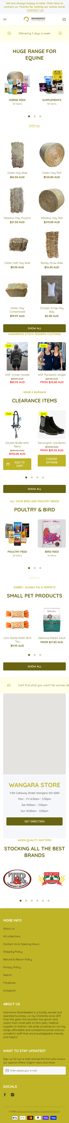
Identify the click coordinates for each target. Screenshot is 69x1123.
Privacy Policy (12, 967)
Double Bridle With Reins (17, 444)
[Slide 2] (35, 116)
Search (7, 975)
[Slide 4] (43, 477)
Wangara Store (34, 785)
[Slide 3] (40, 116)
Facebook (9, 982)
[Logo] (34, 19)
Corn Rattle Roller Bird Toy (17, 639)
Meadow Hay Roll (52, 218)
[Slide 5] (43, 901)
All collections (11, 936)
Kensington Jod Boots (52, 442)
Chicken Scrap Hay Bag (52, 309)
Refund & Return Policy (17, 959)
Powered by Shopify (50, 1111)
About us (8, 928)
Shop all (34, 125)
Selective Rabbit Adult (51, 638)
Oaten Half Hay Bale (17, 263)
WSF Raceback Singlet (52, 374)
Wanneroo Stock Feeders (28, 1111)
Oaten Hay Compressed (17, 309)
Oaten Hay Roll (51, 172)
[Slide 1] (29, 116)
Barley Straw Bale (52, 263)
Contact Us (35, 10)
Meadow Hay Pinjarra (17, 218)
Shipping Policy (12, 951)
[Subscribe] (62, 1071)
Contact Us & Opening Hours (21, 944)
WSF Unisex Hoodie (17, 374)
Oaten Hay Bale (17, 172)
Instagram (9, 990)
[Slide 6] (49, 901)
